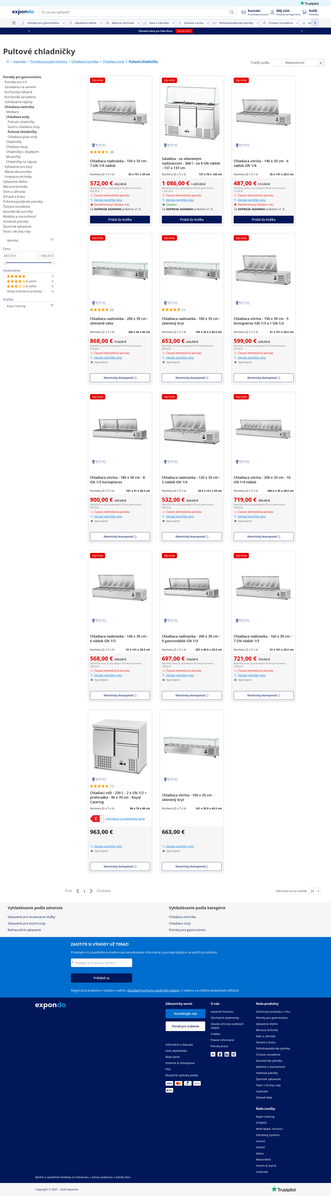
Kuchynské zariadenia (20, 97)
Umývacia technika (18, 177)
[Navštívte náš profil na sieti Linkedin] (226, 1055)
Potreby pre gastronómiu (22, 77)
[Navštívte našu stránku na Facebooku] (220, 1055)
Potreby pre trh (16, 82)
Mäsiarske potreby (18, 172)
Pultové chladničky (21, 122)
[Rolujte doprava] (301, 31)
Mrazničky (13, 157)
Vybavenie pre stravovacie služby (31, 917)
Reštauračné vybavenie (24, 930)
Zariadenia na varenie (20, 87)
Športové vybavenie (17, 226)
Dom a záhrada (14, 191)
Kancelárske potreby (18, 211)
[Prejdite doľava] (29, 31)
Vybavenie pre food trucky (26, 923)
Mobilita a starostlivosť (19, 216)
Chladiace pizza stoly (22, 137)
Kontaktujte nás (185, 1014)
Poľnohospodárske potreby (23, 201)
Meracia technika (15, 186)
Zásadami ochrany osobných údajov (153, 990)
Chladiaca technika (19, 107)
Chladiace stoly (17, 117)
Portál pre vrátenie (185, 1026)
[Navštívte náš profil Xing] (233, 1055)
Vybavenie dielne (15, 182)
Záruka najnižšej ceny (108, 200)
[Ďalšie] (91, 891)
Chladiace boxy (17, 147)
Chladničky (14, 142)
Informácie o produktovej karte (125, 819)
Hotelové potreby (15, 221)
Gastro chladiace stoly (24, 127)
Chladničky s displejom (22, 152)
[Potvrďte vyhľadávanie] (231, 12)
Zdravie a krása (14, 196)
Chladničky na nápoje (21, 162)
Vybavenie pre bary (18, 167)
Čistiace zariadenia (16, 206)
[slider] (4, 262)
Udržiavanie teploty (19, 102)
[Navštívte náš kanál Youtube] (213, 1055)
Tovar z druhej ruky (16, 231)
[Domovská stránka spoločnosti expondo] (7, 61)
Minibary (12, 112)
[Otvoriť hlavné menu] (13, 23)
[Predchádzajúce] (77, 891)
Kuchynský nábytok (18, 92)
